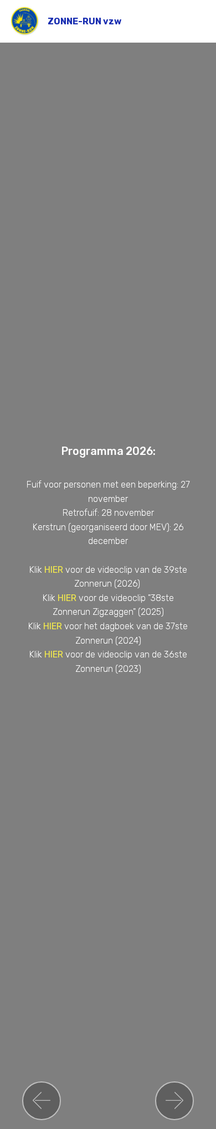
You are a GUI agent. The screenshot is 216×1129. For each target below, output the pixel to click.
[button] (41, 1100)
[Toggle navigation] (198, 18)
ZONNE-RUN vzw (84, 21)
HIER (54, 569)
